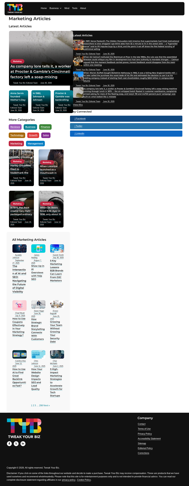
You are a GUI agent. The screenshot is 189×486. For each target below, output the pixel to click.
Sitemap (142, 443)
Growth (33, 135)
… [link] (37, 405)
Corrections (143, 453)
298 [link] (41, 405)
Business (54, 8)
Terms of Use (144, 429)
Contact (141, 424)
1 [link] (31, 405)
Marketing (16, 143)
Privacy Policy (145, 434)
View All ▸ (78, 105)
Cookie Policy (84, 480)
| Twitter (78, 126)
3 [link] (35, 405)
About (83, 8)
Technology (17, 135)
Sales (46, 135)
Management (35, 143)
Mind (66, 8)
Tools (74, 8)
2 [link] (33, 405)
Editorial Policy (145, 448)
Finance (45, 127)
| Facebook (80, 118)
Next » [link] (46, 405)
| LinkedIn (79, 133)
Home (44, 8)
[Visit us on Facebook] (9, 443)
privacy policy (68, 480)
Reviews (15, 127)
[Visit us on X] (16, 443)
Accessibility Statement (149, 438)
